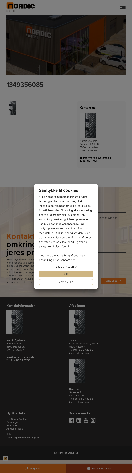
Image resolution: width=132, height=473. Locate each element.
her (73, 260)
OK (66, 274)
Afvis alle (66, 282)
